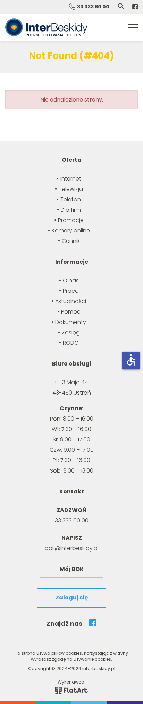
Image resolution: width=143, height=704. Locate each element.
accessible (131, 360)
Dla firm (71, 210)
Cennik (71, 241)
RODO (71, 343)
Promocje (71, 220)
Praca (71, 291)
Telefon (70, 199)
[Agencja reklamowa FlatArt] (71, 690)
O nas (71, 280)
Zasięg (71, 332)
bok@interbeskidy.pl (72, 548)
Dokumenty (70, 322)
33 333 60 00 (93, 6)
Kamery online (71, 231)
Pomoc (71, 312)
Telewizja (71, 189)
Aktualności (70, 301)
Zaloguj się (72, 597)
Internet (70, 179)
